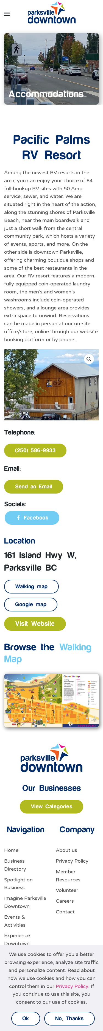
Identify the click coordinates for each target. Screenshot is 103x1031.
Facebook (36, 518)
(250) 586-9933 (35, 450)
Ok (25, 1019)
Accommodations (45, 94)
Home (11, 850)
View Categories (52, 807)
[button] (7, 13)
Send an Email (33, 487)
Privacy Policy (72, 861)
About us (66, 850)
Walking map (31, 587)
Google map (30, 604)
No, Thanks (69, 1019)
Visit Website (35, 623)
